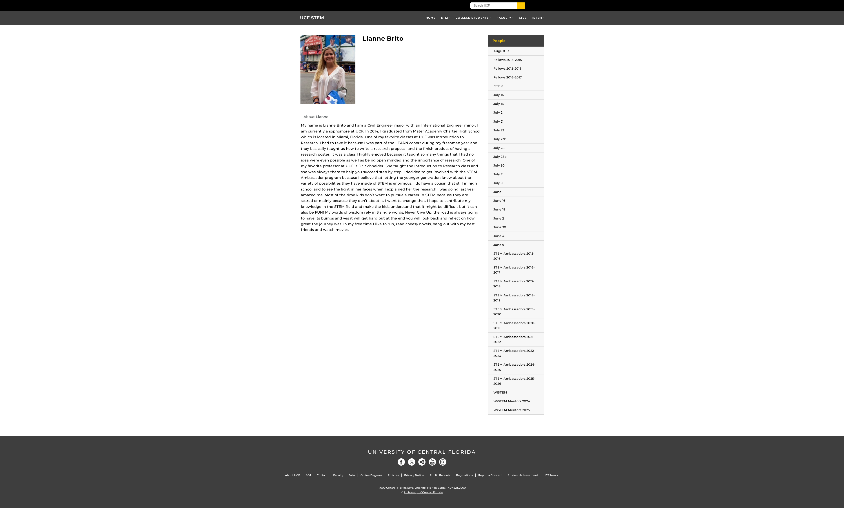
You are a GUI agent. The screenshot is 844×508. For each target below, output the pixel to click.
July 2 (497, 112)
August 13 (501, 51)
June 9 (498, 245)
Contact (322, 475)
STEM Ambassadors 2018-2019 (514, 297)
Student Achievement (523, 475)
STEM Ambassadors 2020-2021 (514, 325)
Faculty (504, 17)
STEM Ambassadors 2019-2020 (514, 311)
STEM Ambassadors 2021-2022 (514, 339)
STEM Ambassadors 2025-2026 (514, 381)
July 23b (499, 139)
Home (431, 17)
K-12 (444, 17)
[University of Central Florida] (351, 5)
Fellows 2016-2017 (507, 77)
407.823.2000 (457, 487)
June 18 (499, 209)
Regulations (464, 475)
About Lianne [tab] (316, 117)
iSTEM (537, 17)
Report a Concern (490, 475)
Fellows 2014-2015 (507, 60)
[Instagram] (442, 462)
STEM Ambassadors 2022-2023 (514, 353)
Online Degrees (371, 475)
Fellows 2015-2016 (507, 69)
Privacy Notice (414, 475)
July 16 (498, 104)
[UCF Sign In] (450, 5)
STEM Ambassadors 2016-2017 (514, 269)
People (499, 41)
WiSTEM (500, 392)
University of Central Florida (422, 452)
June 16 (499, 201)
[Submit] (521, 5)
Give (523, 17)
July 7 (498, 174)
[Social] (422, 462)
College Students (472, 17)
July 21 (498, 121)
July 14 (498, 95)
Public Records (440, 475)
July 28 (498, 148)
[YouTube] (432, 462)
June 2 (498, 218)
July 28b (500, 157)
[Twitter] (411, 462)
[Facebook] (401, 462)
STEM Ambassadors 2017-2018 (514, 283)
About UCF (292, 475)
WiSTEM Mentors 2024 (511, 401)
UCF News (551, 475)
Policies (393, 475)
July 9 (498, 183)
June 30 (499, 227)
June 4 (498, 236)
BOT (308, 475)
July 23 (498, 130)
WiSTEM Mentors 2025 (511, 410)
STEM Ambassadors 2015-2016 (514, 256)
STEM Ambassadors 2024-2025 (514, 367)
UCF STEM (312, 17)
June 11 (498, 192)
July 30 (499, 165)
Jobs (352, 475)
